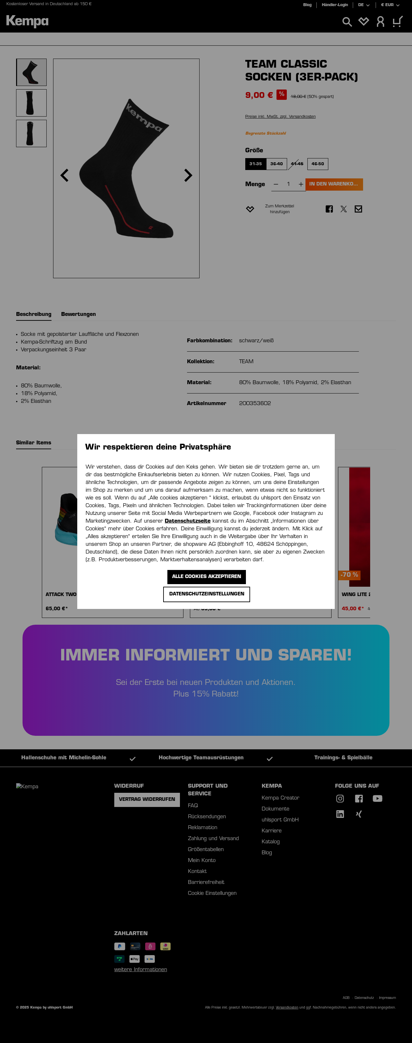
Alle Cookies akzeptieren (206, 576)
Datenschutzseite (188, 521)
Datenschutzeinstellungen (206, 594)
